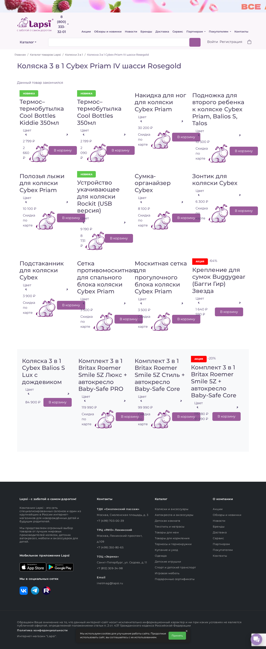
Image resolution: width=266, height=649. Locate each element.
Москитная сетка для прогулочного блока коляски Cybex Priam (161, 277)
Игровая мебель (167, 573)
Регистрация (231, 42)
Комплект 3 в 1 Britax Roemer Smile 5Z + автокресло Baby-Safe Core (213, 381)
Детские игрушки (168, 561)
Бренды (146, 31)
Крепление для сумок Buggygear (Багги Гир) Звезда (218, 280)
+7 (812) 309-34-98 (110, 568)
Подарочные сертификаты (175, 579)
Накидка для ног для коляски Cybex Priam (160, 102)
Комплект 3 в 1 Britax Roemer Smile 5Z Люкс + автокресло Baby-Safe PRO (102, 374)
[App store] (33, 566)
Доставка (162, 31)
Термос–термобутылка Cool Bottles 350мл (99, 112)
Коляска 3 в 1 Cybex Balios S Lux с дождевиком (43, 371)
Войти (212, 42)
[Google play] (60, 566)
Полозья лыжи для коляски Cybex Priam (42, 183)
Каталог (27, 42)
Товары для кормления (172, 538)
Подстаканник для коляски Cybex (42, 270)
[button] (246, 42)
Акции (86, 31)
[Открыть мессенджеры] (256, 639)
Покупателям (219, 31)
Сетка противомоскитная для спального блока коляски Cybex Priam (106, 277)
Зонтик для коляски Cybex (214, 180)
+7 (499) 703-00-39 (110, 520)
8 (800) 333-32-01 (61, 24)
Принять (177, 635)
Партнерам (195, 31)
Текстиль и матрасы (169, 526)
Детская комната (167, 520)
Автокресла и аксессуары (174, 514)
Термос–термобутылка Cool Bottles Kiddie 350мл (42, 112)
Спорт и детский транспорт (175, 567)
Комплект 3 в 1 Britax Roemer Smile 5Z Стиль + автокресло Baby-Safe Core (160, 374)
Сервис (177, 31)
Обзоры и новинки (108, 31)
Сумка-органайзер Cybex (153, 183)
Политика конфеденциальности (42, 630)
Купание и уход (166, 549)
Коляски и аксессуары (171, 509)
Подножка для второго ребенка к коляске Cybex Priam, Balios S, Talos (218, 109)
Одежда (161, 555)
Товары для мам (167, 532)
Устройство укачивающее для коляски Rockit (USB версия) (98, 196)
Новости (131, 31)
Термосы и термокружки (173, 544)
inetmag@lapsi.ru (110, 583)
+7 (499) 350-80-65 (110, 547)
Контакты (241, 31)
